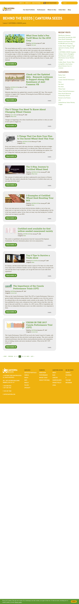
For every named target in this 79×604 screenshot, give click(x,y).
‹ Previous (10, 356)
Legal (54, 385)
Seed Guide (52, 3)
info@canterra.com (9, 394)
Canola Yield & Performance (66, 79)
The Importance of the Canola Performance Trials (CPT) (28, 287)
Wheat (26, 377)
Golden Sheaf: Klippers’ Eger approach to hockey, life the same (66, 47)
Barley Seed (61, 75)
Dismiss (74, 601)
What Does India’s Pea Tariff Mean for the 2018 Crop (38, 38)
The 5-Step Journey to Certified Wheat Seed (37, 167)
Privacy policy (18, 602)
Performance (41, 10)
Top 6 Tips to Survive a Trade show (38, 256)
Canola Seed (14, 293)
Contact (27, 3)
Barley (26, 382)
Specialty (27, 388)
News (12, 89)
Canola (26, 375)
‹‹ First (5, 356)
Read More (10, 64)
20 (25, 356)
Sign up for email (36, 3)
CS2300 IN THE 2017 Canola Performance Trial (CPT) (39, 325)
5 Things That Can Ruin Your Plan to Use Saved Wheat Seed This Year (35, 137)
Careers (55, 377)
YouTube (68, 380)
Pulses (26, 385)
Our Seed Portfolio (29, 10)
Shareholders (56, 380)
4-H (59, 100)
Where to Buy (52, 10)
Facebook (68, 375)
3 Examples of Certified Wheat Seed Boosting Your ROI (39, 198)
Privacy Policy (56, 382)
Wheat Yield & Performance (66, 91)
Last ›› (32, 356)
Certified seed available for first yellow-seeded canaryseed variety (35, 229)
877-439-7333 (7, 388)
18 (19, 356)
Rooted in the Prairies (64, 98)
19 (22, 356)
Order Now (61, 10)
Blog (69, 10)
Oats (25, 380)
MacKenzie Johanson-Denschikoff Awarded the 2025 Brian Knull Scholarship (67, 37)
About (21, 3)
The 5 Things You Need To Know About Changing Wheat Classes (25, 110)
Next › (28, 356)
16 (14, 356)
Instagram (69, 382)
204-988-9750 (7, 386)
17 (17, 356)
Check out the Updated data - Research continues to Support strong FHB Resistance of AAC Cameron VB (39, 79)
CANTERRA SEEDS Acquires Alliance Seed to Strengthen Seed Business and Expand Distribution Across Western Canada (67, 56)
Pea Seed (34, 45)
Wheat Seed (13, 116)
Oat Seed (60, 84)
